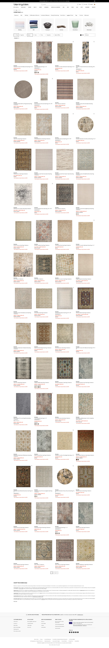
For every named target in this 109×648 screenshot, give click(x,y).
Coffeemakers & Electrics (34, 15)
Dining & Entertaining (55, 15)
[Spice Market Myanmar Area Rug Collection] (85, 441)
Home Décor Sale (16, 598)
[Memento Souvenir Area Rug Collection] (65, 265)
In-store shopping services (59, 624)
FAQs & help (15, 625)
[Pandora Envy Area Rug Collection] (23, 159)
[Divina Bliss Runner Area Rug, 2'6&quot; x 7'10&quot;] (65, 124)
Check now (85, 625)
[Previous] (35, 52)
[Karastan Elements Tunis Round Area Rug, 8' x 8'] (85, 124)
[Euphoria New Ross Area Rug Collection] (44, 441)
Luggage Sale (16, 593)
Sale (16, 10)
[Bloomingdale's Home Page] (21, 4)
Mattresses (86, 15)
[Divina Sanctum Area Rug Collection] (65, 333)
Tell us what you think (17, 631)
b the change (43, 623)
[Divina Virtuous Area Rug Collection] (23, 231)
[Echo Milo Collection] (44, 265)
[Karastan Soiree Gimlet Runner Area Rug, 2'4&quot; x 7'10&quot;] (85, 52)
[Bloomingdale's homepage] (14, 10)
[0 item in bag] (94, 4)
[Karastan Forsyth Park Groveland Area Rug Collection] (44, 159)
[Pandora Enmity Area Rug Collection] (23, 513)
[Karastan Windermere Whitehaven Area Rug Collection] (23, 441)
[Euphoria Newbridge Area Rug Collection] (44, 333)
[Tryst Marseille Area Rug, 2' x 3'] (65, 513)
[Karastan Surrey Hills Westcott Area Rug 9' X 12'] (23, 52)
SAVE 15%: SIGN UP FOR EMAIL (33, 614)
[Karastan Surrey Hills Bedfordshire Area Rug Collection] (85, 159)
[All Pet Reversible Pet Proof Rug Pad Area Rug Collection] (23, 89)
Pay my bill (29, 627)
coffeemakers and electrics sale (38, 596)
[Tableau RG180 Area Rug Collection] (44, 368)
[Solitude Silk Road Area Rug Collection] (44, 513)
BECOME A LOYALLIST (43, 1)
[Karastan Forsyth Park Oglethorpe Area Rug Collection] (85, 194)
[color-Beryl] (36, 496)
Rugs (76, 15)
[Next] (31, 52)
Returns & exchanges (17, 627)
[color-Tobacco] (78, 459)
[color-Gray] (39, 387)
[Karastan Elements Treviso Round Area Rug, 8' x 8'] (65, 476)
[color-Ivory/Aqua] (78, 214)
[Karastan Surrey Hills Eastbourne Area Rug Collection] (23, 298)
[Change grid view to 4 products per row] (80, 35)
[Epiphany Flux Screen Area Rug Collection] (23, 194)
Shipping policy (16, 629)
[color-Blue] (38, 72)
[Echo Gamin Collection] (44, 550)
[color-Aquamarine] (76, 459)
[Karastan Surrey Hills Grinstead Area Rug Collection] (85, 89)
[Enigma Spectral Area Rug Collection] (85, 265)
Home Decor (62, 15)
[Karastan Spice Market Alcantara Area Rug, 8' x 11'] (23, 476)
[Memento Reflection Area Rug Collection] (85, 550)
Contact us (15, 623)
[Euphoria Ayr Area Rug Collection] (85, 513)
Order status (29, 625)
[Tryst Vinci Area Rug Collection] (23, 124)
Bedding (26, 15)
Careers (42, 625)
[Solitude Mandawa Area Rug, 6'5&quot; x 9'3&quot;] (65, 298)
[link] (23, 68)
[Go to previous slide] (14, 1)
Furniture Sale (16, 587)
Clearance (16, 15)
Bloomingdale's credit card (31, 621)
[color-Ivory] (35, 387)
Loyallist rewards (30, 623)
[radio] (35, 72)
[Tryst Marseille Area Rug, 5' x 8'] (44, 52)
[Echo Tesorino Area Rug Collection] (65, 550)
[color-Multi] (35, 72)
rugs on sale (21, 588)
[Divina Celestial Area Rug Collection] (23, 550)
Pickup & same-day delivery (59, 626)
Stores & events (57, 628)
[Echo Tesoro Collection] (23, 265)
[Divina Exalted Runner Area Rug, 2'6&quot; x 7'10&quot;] (44, 194)
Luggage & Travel (70, 15)
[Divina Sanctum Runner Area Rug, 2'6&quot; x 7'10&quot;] (44, 89)
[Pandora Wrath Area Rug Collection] (85, 298)
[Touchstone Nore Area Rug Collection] (65, 231)
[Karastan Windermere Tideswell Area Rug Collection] (23, 333)
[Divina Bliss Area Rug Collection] (44, 298)
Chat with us (16, 621)
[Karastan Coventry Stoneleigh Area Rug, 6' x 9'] (65, 441)
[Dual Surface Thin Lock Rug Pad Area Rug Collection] (23, 404)
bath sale (43, 599)
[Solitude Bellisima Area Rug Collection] (44, 124)
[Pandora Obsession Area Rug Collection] (65, 368)
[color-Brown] (38, 387)
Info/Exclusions (80, 614)
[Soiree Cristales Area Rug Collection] (44, 231)
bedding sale (82, 590)
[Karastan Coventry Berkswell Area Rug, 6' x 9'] (85, 231)
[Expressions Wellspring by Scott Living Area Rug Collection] (85, 404)
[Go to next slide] (93, 1)
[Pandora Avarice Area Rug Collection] (85, 476)
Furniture (81, 15)
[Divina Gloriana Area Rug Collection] (65, 404)
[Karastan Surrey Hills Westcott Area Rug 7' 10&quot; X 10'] (85, 333)
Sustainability (43, 627)
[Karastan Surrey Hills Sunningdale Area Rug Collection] (44, 476)
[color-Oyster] (36, 387)
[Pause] (94, 1)
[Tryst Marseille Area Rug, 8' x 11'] (44, 404)
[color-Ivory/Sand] (76, 214)
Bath (21, 15)
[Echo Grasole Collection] (65, 194)
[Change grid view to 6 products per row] (82, 35)
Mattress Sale (16, 590)
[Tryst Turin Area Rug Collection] (23, 368)
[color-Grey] (36, 72)
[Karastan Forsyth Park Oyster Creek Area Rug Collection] (65, 159)
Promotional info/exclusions (77, 625)
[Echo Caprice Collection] (65, 89)
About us (42, 621)
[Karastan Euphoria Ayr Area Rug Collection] (85, 368)
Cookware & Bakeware (45, 15)
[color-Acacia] (35, 496)
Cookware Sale (16, 595)
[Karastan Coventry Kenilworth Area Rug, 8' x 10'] (65, 52)
